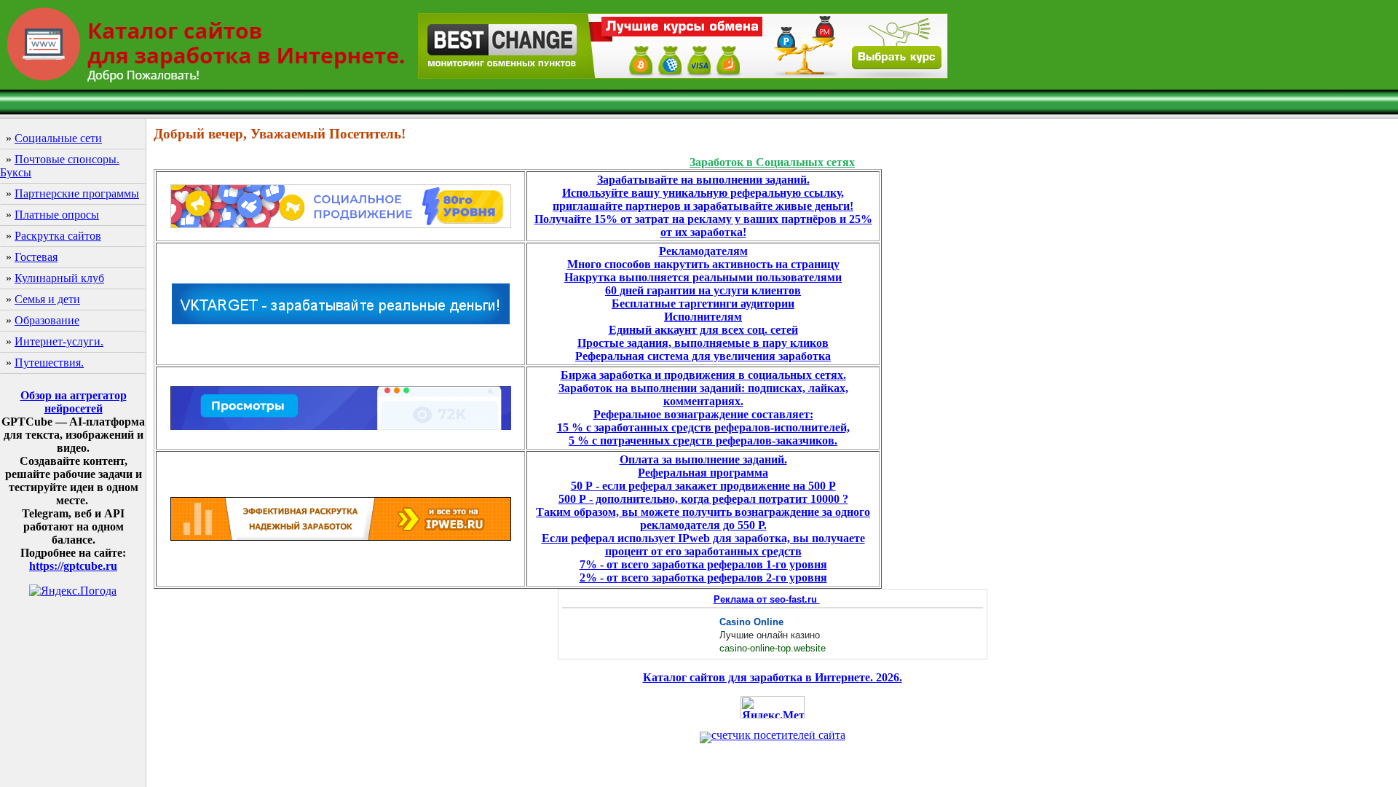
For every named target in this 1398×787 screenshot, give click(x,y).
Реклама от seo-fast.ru (767, 599)
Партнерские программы (77, 193)
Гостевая (36, 257)
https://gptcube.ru (73, 566)
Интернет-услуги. (59, 341)
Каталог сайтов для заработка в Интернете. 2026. (772, 677)
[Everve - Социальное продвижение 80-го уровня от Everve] (340, 224)
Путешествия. (49, 362)
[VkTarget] (340, 322)
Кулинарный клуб (59, 278)
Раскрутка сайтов (58, 236)
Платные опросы (57, 214)
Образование (47, 320)
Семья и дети (47, 299)
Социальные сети (58, 138)
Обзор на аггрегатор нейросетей (73, 402)
